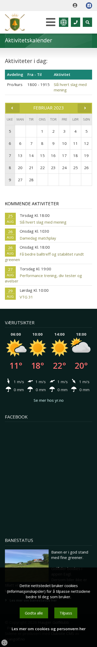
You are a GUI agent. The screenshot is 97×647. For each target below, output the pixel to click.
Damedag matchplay (38, 238)
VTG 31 (26, 296)
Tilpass (65, 613)
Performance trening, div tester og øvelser (43, 278)
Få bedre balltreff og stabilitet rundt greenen (44, 256)
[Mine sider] (76, 5)
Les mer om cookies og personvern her (49, 628)
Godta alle (34, 613)
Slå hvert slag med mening (43, 222)
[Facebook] (89, 5)
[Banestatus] (27, 565)
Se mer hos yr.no (49, 400)
